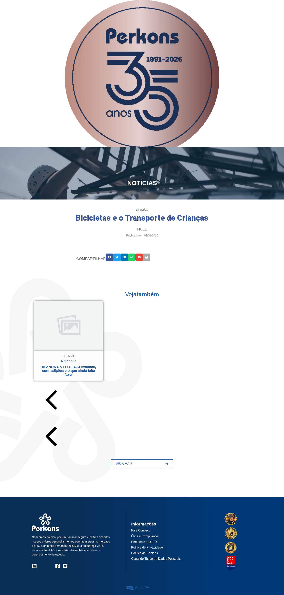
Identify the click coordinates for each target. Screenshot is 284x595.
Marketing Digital (142, 587)
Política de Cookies (144, 553)
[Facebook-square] (57, 565)
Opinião (142, 210)
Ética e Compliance (144, 536)
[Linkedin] (34, 565)
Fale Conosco (141, 530)
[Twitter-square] (65, 565)
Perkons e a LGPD (144, 541)
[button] (109, 257)
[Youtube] (49, 565)
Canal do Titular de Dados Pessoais (156, 558)
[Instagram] (42, 565)
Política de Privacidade (147, 547)
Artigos (69, 355)
